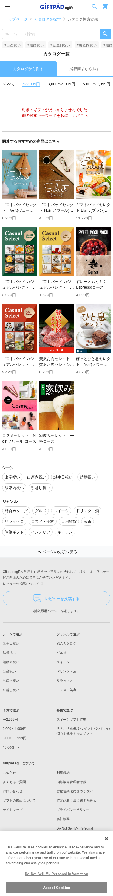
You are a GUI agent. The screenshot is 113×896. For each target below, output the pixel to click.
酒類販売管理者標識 (71, 781)
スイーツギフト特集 (71, 719)
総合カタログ (66, 643)
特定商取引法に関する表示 (76, 800)
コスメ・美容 (66, 689)
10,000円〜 (11, 747)
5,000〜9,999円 (96, 83)
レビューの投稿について (21, 583)
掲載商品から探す (84, 68)
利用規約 (63, 772)
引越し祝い (11, 689)
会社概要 (63, 818)
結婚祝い (9, 652)
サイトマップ (12, 809)
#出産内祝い (87, 44)
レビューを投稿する (62, 598)
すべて (9, 83)
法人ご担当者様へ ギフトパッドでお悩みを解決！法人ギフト (83, 731)
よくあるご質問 (14, 781)
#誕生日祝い (60, 44)
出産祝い (9, 671)
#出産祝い (12, 44)
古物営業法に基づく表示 (74, 790)
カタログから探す (28, 68)
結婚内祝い (11, 661)
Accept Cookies (56, 887)
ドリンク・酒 (66, 671)
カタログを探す (47, 19)
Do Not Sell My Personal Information (56, 873)
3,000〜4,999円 (61, 83)
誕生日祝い (11, 643)
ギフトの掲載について (19, 800)
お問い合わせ (12, 790)
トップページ (15, 19)
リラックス (64, 680)
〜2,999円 (31, 83)
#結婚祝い (35, 44)
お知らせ (9, 772)
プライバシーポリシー (72, 809)
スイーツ (63, 661)
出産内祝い (11, 680)
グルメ (61, 652)
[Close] (106, 839)
